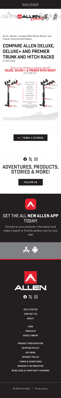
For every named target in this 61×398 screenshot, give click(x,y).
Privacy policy (41, 389)
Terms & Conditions (30, 361)
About (30, 318)
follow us (30, 182)
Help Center (30, 309)
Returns (30, 352)
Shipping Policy (30, 348)
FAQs (30, 326)
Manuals (30, 331)
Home (5, 36)
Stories (13, 36)
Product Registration (30, 343)
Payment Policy (30, 357)
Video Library (30, 335)
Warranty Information (31, 366)
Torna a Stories (32, 137)
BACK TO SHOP (30, 4)
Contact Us (30, 314)
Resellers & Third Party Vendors (30, 370)
